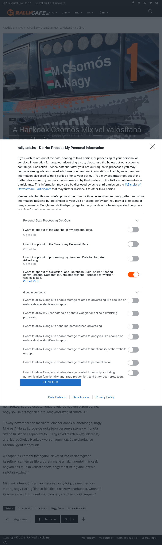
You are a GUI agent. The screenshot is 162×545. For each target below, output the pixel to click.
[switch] (133, 229)
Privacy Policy (105, 397)
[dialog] (81, 272)
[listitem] (81, 220)
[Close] (154, 148)
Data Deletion (57, 397)
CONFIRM (50, 382)
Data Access (81, 397)
